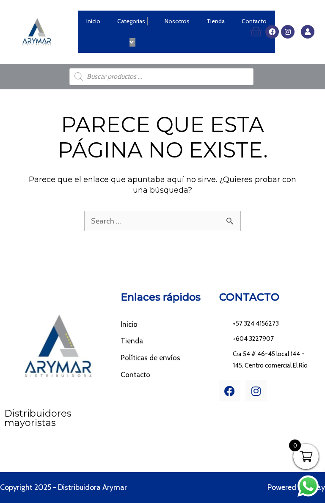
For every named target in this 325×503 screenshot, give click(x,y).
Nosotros (177, 21)
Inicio (93, 21)
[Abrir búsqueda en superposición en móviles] (161, 76)
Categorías (131, 21)
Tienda (216, 21)
